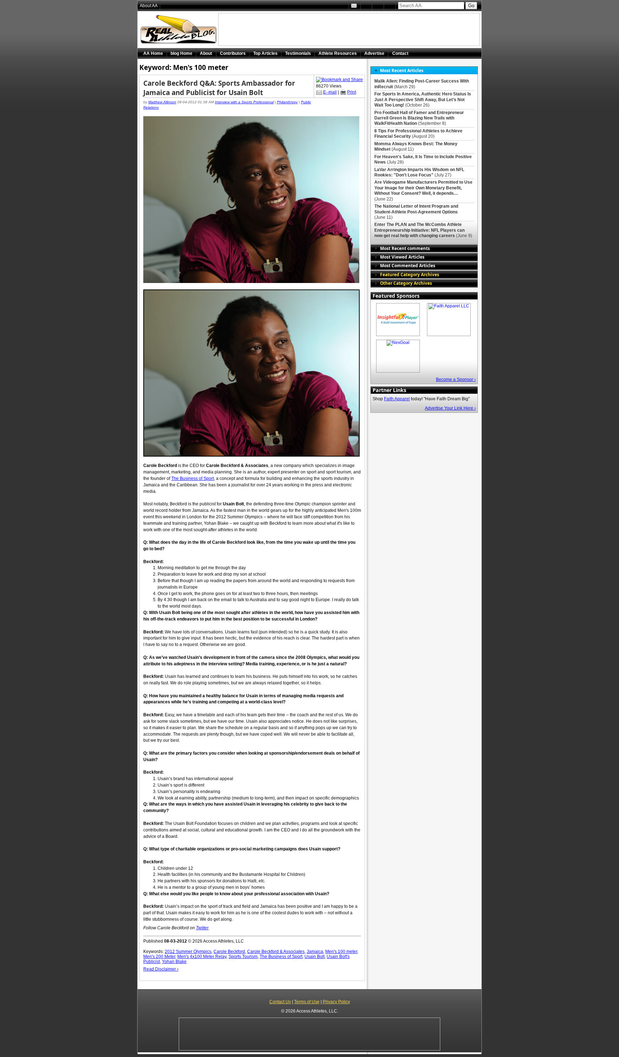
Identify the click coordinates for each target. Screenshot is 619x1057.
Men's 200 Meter (159, 956)
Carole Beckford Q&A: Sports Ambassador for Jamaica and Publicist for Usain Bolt (219, 88)
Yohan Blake (174, 961)
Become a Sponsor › (456, 379)
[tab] (424, 70)
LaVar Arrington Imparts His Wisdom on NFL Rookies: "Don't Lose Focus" (419, 172)
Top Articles (265, 53)
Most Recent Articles (401, 70)
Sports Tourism (243, 956)
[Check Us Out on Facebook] (378, 5)
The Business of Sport (281, 956)
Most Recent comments (405, 248)
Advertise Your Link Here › (450, 408)
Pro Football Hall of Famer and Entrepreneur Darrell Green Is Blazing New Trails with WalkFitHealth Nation (419, 118)
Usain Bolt (314, 956)
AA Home (153, 53)
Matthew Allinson (162, 102)
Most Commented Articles (407, 265)
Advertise (374, 53)
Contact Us (280, 1001)
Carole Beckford (229, 951)
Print (351, 92)
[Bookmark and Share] (339, 79)
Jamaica (315, 951)
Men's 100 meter (341, 951)
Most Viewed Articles (402, 257)
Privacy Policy (336, 1001)
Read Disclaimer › (160, 969)
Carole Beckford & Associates (275, 951)
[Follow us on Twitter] (366, 5)
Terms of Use (307, 1001)
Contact (400, 53)
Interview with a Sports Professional (244, 102)
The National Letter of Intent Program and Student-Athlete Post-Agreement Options (416, 209)
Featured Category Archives (409, 274)
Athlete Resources (337, 53)
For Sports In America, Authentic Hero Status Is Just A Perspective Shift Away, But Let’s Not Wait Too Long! (422, 99)
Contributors (233, 53)
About (206, 53)
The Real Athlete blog (179, 29)
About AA (149, 5)
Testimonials (298, 53)
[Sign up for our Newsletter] (389, 5)
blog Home (181, 53)
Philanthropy (287, 102)
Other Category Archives (406, 283)
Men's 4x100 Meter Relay (201, 956)
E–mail (330, 92)
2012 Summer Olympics (188, 951)
